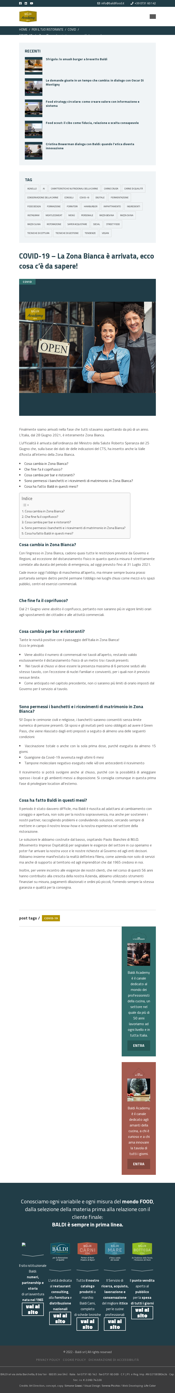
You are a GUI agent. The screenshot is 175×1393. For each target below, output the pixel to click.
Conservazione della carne (42, 197)
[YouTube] (35, 3)
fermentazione (120, 197)
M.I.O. (135, 839)
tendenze (90, 233)
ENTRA (138, 1045)
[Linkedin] (24, 3)
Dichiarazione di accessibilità (114, 1360)
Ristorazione (54, 224)
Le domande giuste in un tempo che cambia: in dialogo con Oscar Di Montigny (95, 82)
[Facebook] (20, 3)
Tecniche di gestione (67, 233)
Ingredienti (133, 206)
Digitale (100, 197)
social (96, 224)
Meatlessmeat (54, 215)
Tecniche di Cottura (38, 233)
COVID (72, 29)
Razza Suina (34, 224)
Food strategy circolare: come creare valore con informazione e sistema (92, 103)
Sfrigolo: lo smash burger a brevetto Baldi (76, 59)
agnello (32, 188)
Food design (34, 206)
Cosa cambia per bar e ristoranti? (49, 475)
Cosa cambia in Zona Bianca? (46, 463)
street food (113, 224)
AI (44, 188)
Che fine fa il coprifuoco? (43, 469)
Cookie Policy (74, 1360)
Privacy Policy (48, 1360)
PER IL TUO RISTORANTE (47, 29)
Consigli (69, 197)
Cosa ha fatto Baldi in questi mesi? (51, 486)
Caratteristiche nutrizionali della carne (74, 188)
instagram (33, 215)
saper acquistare (77, 224)
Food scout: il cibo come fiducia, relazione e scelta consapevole (92, 122)
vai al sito (33, 1309)
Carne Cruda (111, 188)
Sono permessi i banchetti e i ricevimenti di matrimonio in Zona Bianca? (78, 480)
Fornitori (72, 206)
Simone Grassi (73, 1385)
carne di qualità (133, 188)
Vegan (105, 233)
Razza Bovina (106, 215)
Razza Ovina (126, 215)
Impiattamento (112, 206)
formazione (54, 206)
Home (23, 29)
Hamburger (90, 206)
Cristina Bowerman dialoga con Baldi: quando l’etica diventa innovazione (90, 145)
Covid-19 (84, 197)
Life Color (150, 1385)
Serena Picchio (111, 1385)
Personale (87, 215)
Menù (71, 215)
